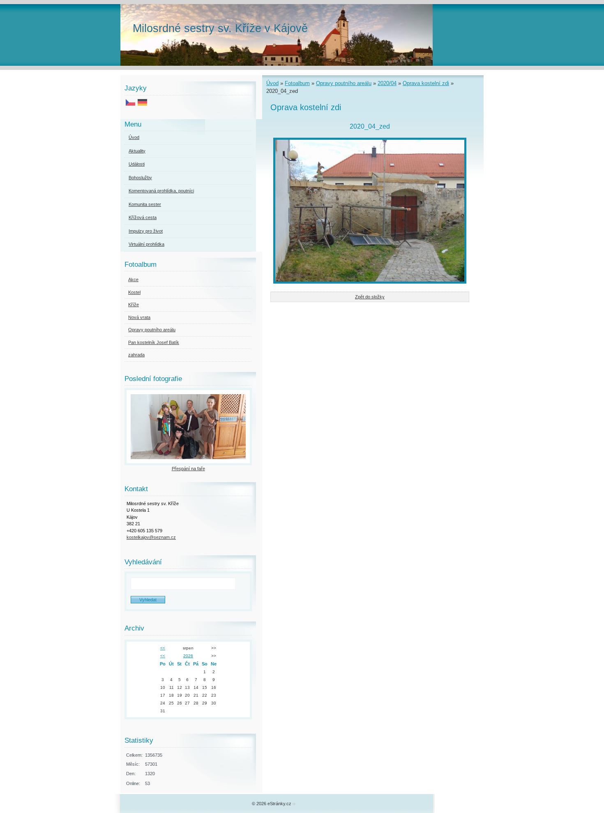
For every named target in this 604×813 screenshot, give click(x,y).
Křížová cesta (143, 217)
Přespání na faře (188, 468)
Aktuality (137, 150)
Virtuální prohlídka (146, 244)
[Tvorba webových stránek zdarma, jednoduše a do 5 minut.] (294, 804)
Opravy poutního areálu (343, 83)
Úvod (272, 83)
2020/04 (387, 83)
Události (137, 164)
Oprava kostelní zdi (426, 83)
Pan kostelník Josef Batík (153, 342)
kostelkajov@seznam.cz (151, 537)
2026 (188, 656)
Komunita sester (145, 204)
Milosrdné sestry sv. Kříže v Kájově (220, 28)
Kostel (134, 292)
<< (162, 648)
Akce (133, 279)
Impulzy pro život (146, 231)
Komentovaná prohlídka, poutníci (161, 190)
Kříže (133, 304)
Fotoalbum (297, 83)
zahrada (136, 354)
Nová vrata (139, 317)
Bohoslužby (140, 177)
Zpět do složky (370, 296)
